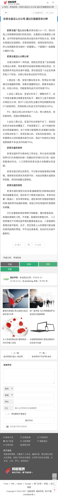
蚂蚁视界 (31, 491)
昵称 (9, 388)
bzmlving (29, 281)
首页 (6, 7)
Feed (6, 484)
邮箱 (9, 395)
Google (28, 484)
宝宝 (42, 62)
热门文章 (37, 484)
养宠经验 (13, 7)
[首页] (54, 475)
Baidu (19, 484)
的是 (10, 269)
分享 (39, 245)
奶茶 (29, 264)
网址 (7, 402)
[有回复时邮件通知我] (7, 427)
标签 (46, 484)
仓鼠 (13, 30)
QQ (6, 408)
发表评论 (39, 13)
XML (13, 484)
